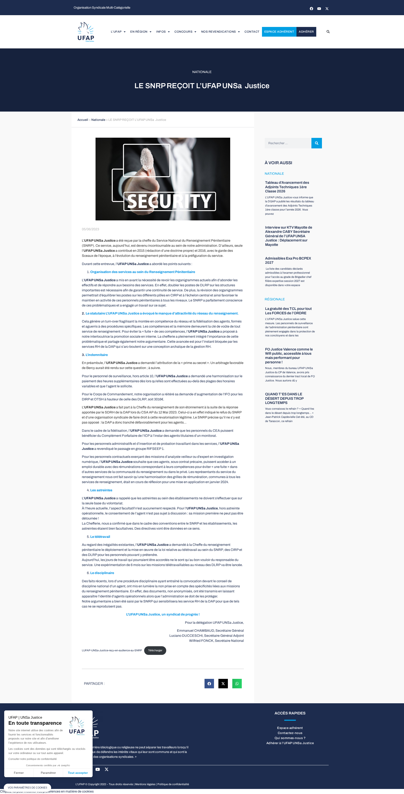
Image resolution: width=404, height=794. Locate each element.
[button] (328, 32)
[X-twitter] (327, 8)
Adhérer (306, 31)
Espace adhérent (279, 31)
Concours (183, 31)
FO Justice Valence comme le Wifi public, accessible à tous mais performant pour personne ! (289, 355)
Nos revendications (218, 31)
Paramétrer (48, 772)
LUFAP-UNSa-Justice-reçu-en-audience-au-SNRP (112, 650)
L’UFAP (116, 31)
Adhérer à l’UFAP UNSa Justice (290, 743)
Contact (252, 31)
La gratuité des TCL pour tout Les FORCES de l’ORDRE (288, 311)
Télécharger (155, 650)
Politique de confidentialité (173, 784)
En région (139, 31)
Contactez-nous (290, 733)
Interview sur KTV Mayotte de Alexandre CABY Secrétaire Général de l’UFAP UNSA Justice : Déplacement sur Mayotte (288, 236)
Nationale (202, 72)
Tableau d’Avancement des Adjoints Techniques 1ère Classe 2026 (287, 187)
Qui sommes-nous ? (290, 738)
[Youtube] (319, 8)
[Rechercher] (316, 143)
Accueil (82, 119)
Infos (161, 31)
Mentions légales (145, 784)
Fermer (19, 772)
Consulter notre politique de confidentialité (32, 759)
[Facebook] (311, 8)
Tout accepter (78, 772)
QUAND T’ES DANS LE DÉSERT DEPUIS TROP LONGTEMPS (284, 398)
